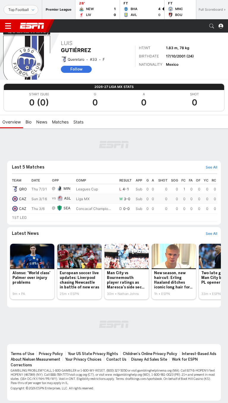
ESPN (32, 25)
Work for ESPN (185, 359)
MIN (67, 188)
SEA (67, 208)
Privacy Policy (51, 354)
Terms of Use (22, 354)
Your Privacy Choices (83, 359)
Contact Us (116, 359)
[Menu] (8, 26)
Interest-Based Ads (199, 354)
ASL (67, 198)
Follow (76, 69)
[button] (211, 26)
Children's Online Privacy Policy (150, 354)
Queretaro (76, 59)
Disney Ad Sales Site (149, 359)
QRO (23, 189)
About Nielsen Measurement (35, 359)
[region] (114, 199)
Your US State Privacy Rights (93, 354)
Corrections (21, 365)
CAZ (22, 199)
